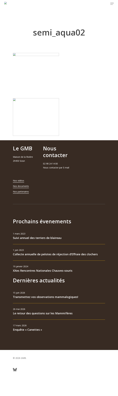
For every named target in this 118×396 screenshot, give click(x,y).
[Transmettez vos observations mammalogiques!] (59, 295)
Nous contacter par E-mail (56, 167)
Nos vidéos (18, 180)
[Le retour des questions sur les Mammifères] (59, 311)
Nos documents (21, 186)
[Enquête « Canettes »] (59, 328)
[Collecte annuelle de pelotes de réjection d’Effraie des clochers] (59, 252)
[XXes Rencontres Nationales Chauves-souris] (59, 269)
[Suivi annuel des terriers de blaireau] (59, 236)
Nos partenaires (21, 191)
